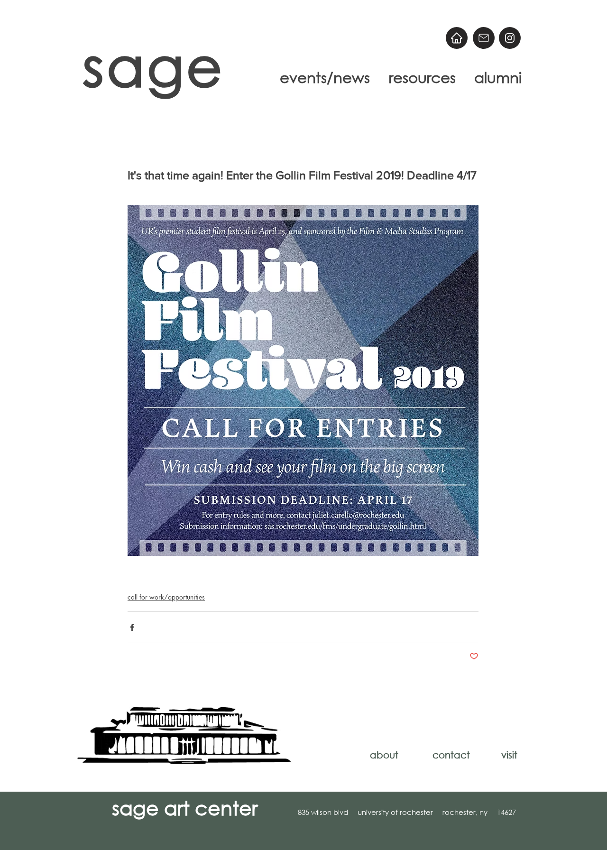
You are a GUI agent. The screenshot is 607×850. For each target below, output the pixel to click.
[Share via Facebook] (132, 627)
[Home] (457, 38)
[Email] (484, 38)
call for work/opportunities (166, 596)
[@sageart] (510, 38)
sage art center (185, 807)
